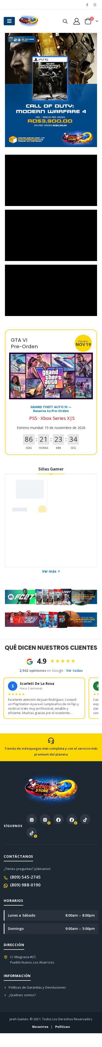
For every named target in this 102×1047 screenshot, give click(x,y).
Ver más (49, 571)
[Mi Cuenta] (76, 21)
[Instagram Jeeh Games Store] (31, 819)
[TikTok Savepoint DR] (31, 832)
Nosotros (40, 1026)
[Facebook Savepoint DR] (72, 819)
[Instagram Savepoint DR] (45, 819)
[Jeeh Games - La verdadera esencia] (28, 21)
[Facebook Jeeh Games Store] (58, 819)
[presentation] (15, 90)
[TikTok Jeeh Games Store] (85, 819)
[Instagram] (95, 4)
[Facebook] (87, 4)
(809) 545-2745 (25, 877)
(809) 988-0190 (25, 885)
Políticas (62, 1026)
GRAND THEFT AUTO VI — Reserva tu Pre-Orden (51, 409)
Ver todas (74, 670)
